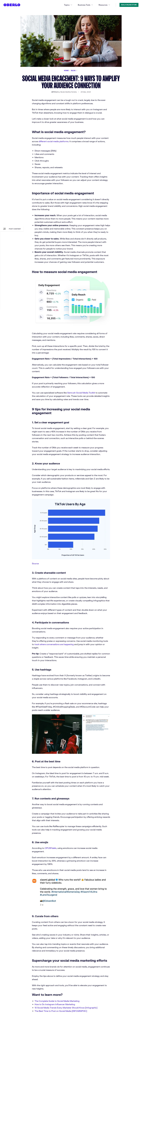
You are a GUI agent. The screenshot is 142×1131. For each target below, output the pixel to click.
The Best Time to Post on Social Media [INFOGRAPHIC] (61, 1011)
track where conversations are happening (54, 644)
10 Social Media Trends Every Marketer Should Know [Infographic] (66, 1007)
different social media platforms (53, 141)
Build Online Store (129, 5)
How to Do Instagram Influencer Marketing (55, 1004)
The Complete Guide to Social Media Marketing (57, 1001)
